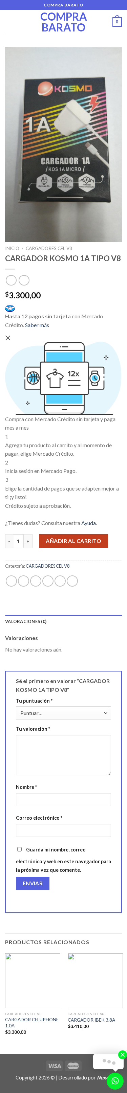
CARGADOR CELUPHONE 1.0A (32, 1022)
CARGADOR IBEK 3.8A (91, 1020)
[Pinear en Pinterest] (60, 581)
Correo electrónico (39, 818)
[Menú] (9, 22)
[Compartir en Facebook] (23, 581)
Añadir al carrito (73, 541)
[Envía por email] (48, 581)
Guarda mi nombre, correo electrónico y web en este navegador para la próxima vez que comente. (63, 860)
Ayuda (88, 523)
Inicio (12, 248)
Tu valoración (33, 729)
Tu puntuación (34, 701)
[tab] (63, 621)
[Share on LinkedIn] (72, 581)
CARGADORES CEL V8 (49, 248)
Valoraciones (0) (25, 621)
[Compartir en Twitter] (35, 581)
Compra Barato (63, 22)
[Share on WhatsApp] (11, 581)
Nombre (26, 787)
